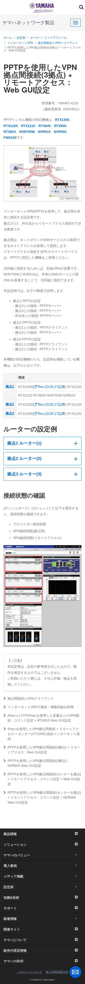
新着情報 (10, 918)
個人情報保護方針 (57, 972)
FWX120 (10, 137)
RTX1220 (11, 126)
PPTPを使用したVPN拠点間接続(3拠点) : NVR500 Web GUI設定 (38, 763)
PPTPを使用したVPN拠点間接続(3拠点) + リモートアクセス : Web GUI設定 (44, 749)
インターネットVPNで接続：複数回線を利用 (41, 707)
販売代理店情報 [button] (15, 950)
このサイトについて (29, 972)
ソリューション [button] (15, 844)
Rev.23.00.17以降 (51, 387)
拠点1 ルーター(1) (24, 443)
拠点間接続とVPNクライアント (58, 43)
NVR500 (60, 132)
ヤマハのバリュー (17, 855)
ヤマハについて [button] (15, 939)
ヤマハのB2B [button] (13, 961)
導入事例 (10, 865)
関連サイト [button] (12, 929)
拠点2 (10, 404)
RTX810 (10, 132)
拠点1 (10, 386)
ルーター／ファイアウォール (48, 37)
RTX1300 (62, 120)
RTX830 (60, 126)
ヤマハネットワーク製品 (28, 22)
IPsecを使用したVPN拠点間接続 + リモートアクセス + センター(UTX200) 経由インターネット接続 (44, 734)
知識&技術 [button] (11, 897)
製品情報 (10, 833)
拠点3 (10, 413)
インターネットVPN (20, 43)
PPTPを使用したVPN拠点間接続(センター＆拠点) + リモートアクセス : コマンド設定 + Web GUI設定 (44, 779)
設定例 (21, 37)
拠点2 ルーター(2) (24, 458)
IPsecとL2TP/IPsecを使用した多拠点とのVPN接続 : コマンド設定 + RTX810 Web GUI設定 (43, 718)
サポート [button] (10, 908)
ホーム (8, 37)
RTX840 (44, 126)
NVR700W (27, 132)
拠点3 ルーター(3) (24, 474)
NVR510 (44, 132)
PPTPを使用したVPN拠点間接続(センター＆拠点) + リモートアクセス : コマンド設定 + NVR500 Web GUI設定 (44, 797)
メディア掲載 (13, 876)
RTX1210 (28, 126)
